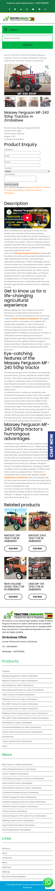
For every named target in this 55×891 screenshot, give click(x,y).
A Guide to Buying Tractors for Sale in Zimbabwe (24, 801)
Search (27, 45)
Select (13, 30)
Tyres (4, 746)
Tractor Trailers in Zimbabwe (15, 773)
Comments (9, 174)
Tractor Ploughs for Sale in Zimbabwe (19, 797)
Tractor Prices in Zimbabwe (14, 811)
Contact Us (7, 857)
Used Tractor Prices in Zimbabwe (17, 783)
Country (7, 168)
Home (6, 55)
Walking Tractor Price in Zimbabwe (18, 820)
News (4, 862)
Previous (4, 101)
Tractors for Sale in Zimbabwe (24, 55)
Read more (13, 548)
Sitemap (6, 871)
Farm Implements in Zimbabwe (16, 829)
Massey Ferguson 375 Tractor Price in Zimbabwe (24, 815)
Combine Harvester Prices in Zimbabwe (20, 792)
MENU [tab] (48, 18)
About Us (6, 848)
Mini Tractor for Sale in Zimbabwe (17, 764)
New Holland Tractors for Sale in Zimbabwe (22, 787)
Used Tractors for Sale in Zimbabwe (18, 825)
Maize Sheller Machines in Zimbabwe (19, 769)
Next (50, 101)
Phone (7, 162)
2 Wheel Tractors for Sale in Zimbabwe (20, 806)
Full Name (8, 149)
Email (6, 155)
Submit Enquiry (11, 184)
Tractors (6, 671)
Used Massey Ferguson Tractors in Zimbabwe (23, 778)
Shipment (6, 867)
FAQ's (4, 853)
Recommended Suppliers (14, 876)
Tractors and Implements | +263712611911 (27, 3)
